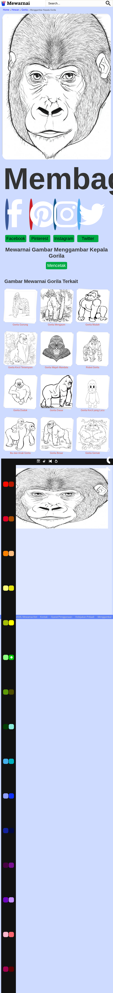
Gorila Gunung (20, 324)
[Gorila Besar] (56, 434)
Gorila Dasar (56, 410)
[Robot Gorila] (92, 348)
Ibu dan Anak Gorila (20, 453)
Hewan (15, 9)
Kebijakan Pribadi (84, 617)
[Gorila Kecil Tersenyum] (20, 348)
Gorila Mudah (92, 324)
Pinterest (39, 238)
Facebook (15, 238)
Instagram (63, 238)
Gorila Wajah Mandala (56, 367)
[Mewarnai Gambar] (15, 3)
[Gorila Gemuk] (92, 434)
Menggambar (105, 617)
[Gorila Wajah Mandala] (56, 348)
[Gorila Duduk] (20, 391)
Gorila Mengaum (56, 324)
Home (6, 9)
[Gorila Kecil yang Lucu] (92, 391)
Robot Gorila (92, 367)
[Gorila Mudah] (92, 305)
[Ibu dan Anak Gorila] (20, 434)
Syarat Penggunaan (61, 617)
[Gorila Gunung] (20, 305)
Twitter (88, 238)
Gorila (24, 9)
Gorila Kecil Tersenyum (20, 367)
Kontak (44, 617)
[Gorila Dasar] (56, 391)
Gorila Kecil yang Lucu (92, 410)
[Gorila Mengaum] (56, 305)
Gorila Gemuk (92, 453)
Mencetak (56, 265)
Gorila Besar (56, 453)
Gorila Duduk (20, 410)
